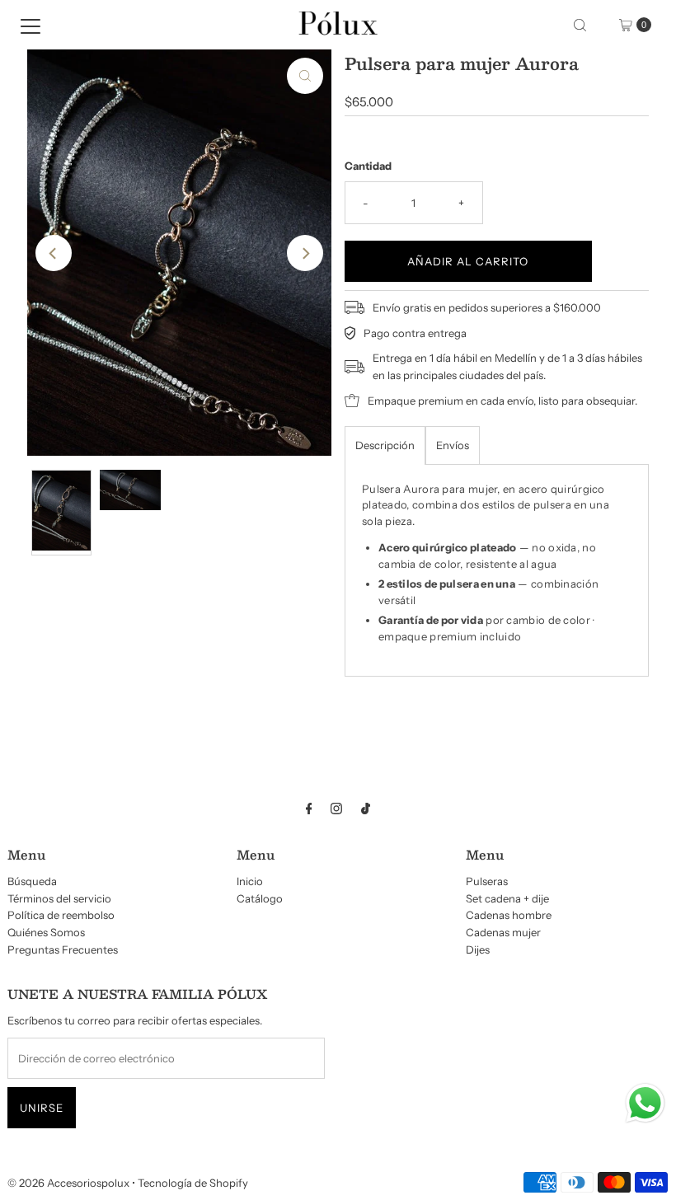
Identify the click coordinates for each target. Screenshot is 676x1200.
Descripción (385, 445)
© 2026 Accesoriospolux (68, 1182)
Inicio (250, 881)
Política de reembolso (61, 914)
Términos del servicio (59, 898)
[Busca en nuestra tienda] (580, 24)
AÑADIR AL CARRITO (467, 261)
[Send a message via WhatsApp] (645, 1103)
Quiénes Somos (46, 932)
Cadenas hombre (509, 914)
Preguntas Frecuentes (62, 949)
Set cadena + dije (507, 898)
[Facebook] (309, 809)
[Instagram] (336, 809)
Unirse (41, 1107)
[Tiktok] (365, 809)
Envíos (452, 445)
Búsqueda (32, 881)
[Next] (305, 253)
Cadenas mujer (503, 932)
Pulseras (487, 881)
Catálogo (260, 898)
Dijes (478, 949)
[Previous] (53, 253)
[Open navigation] (30, 24)
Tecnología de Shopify (193, 1182)
